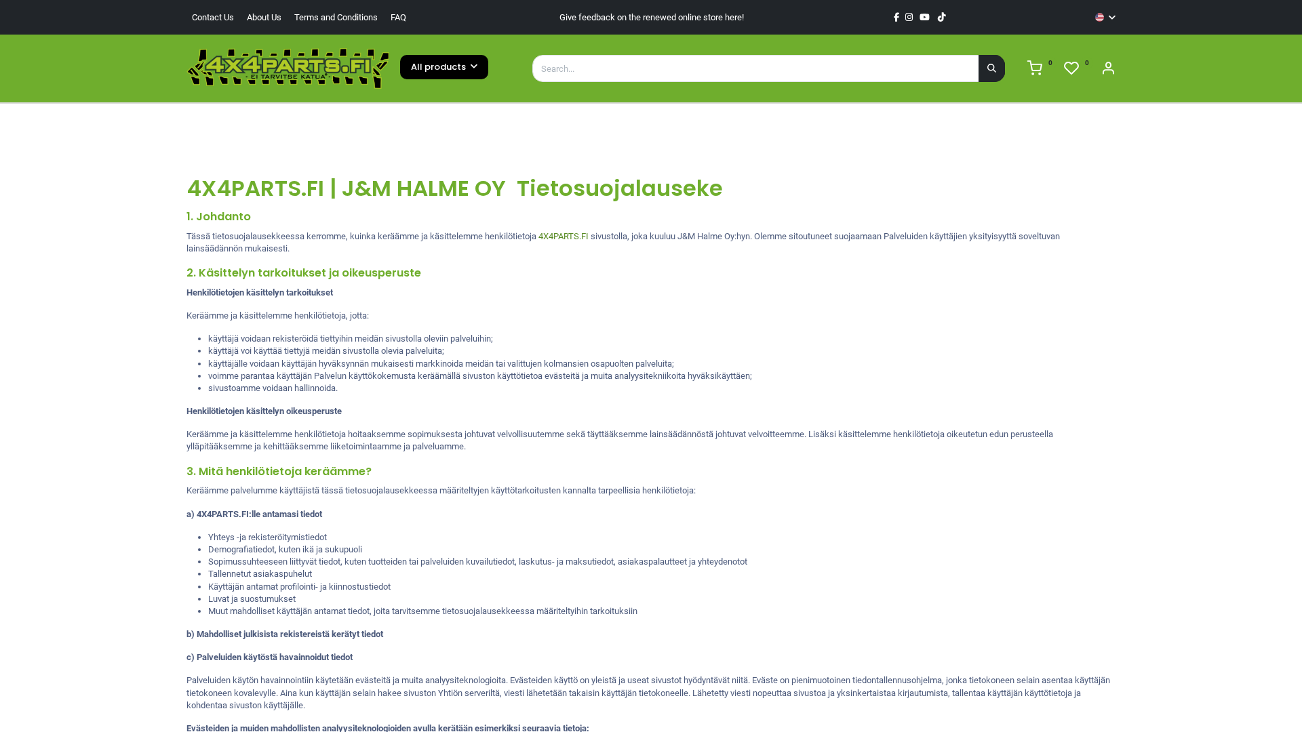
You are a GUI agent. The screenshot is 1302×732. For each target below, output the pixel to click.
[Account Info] (1108, 70)
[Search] (992, 68)
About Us (264, 17)
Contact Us (213, 17)
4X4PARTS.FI (563, 236)
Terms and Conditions (336, 17)
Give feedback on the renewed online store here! (651, 17)
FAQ (398, 17)
